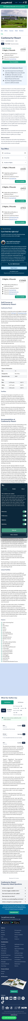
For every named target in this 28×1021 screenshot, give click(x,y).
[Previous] (3, 18)
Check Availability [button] (14, 62)
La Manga (17, 950)
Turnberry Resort (4, 957)
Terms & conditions (19, 934)
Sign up (20, 2)
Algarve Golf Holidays (19, 948)
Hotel (16, 30)
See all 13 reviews (14, 43)
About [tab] (22, 488)
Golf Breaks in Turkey (19, 957)
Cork (16, 40)
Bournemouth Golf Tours (6, 959)
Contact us (17, 939)
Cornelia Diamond (18, 955)
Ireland (2, 40)
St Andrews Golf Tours (6, 955)
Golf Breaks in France (19, 944)
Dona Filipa (3, 966)
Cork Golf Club (12, 59)
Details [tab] (14, 488)
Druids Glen (3, 953)
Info (2, 30)
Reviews (21, 30)
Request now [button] (14, 991)
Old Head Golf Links (13, 217)
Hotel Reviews (7, 702)
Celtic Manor (4, 948)
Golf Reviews (20, 702)
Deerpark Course (13, 219)
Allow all (14, 530)
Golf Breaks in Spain (19, 953)
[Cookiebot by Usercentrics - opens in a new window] (20, 485)
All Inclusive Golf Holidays (20, 961)
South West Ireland (10, 40)
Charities (3, 934)
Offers (6, 30)
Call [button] (15, 264)
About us (3, 930)
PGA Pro (16, 966)
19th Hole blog (4, 939)
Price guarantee (18, 930)
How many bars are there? (8, 896)
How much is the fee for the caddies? (11, 893)
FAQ (2, 34)
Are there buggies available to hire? (10, 890)
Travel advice (17, 932)
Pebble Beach (17, 963)
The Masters (3, 950)
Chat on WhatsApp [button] (9, 1017)
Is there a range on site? (8, 888)
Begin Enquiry (14, 268)
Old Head (13, 313)
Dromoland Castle (22, 313)
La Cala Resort (18, 959)
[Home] (6, 2)
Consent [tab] (5, 488)
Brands (2, 973)
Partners (3, 971)
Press (2, 936)
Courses (11, 30)
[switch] (24, 516)
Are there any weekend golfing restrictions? (12, 899)
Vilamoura (17, 946)
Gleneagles (3, 961)
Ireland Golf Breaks (5, 963)
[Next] (25, 18)
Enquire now (14, 912)
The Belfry (3, 944)
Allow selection (14, 534)
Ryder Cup (3, 946)
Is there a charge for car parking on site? (11, 901)
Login (16, 2)
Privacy (16, 936)
